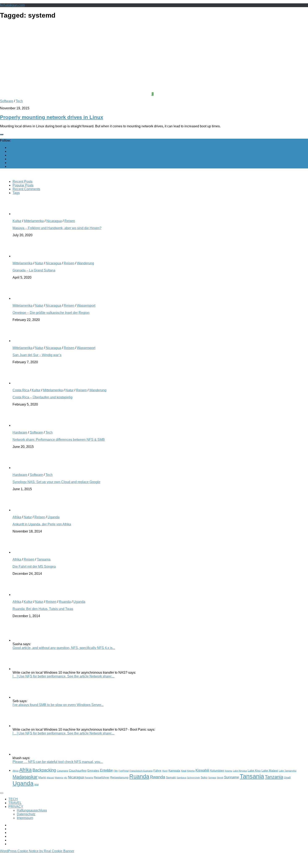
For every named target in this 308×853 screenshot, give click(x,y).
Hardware (20, 432)
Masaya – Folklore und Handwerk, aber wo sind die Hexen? (57, 228)
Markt (42, 777)
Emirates (93, 770)
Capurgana (62, 770)
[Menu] (1, 793)
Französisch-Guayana (141, 770)
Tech (19, 101)
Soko (204, 777)
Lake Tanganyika (287, 770)
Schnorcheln (193, 777)
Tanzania (274, 776)
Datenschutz (26, 814)
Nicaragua (54, 221)
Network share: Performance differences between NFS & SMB (59, 439)
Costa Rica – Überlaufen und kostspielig (42, 397)
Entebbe (106, 770)
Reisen (69, 221)
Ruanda (65, 602)
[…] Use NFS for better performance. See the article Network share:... (63, 676)
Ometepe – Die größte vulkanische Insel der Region (51, 312)
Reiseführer (101, 777)
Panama (89, 777)
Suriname (231, 777)
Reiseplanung (119, 777)
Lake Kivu (254, 770)
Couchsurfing (78, 770)
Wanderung (85, 263)
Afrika (17, 517)
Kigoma (191, 770)
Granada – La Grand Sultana (34, 270)
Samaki (171, 777)
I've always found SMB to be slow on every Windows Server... (58, 705)
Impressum (25, 818)
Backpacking (44, 770)
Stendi (220, 777)
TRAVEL (15, 803)
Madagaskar (25, 776)
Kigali (183, 770)
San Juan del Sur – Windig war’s (37, 355)
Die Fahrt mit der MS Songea (34, 566)
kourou (228, 770)
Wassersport (86, 305)
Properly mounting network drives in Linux (51, 117)
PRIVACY (15, 806)
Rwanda (157, 777)
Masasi (50, 777)
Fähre (157, 770)
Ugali (287, 777)
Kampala (174, 770)
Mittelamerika (34, 221)
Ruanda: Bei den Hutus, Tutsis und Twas (43, 609)
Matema (59, 777)
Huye (165, 770)
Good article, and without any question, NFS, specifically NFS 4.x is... (64, 648)
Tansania (43, 559)
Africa (15, 770)
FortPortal (124, 770)
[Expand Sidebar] (1, 134)
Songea (212, 777)
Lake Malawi (269, 770)
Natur (39, 263)
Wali (36, 784)
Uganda (54, 517)
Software (6, 101)
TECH (13, 799)
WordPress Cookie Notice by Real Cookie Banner (37, 851)
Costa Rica (21, 390)
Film (116, 770)
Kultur (17, 221)
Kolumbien (217, 770)
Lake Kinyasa (240, 770)
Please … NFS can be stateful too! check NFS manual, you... (58, 762)
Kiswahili (202, 770)
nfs (65, 777)
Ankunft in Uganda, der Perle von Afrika (42, 524)
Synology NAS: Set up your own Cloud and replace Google (56, 482)
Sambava (181, 777)
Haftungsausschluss (32, 810)
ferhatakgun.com (12, 5)
